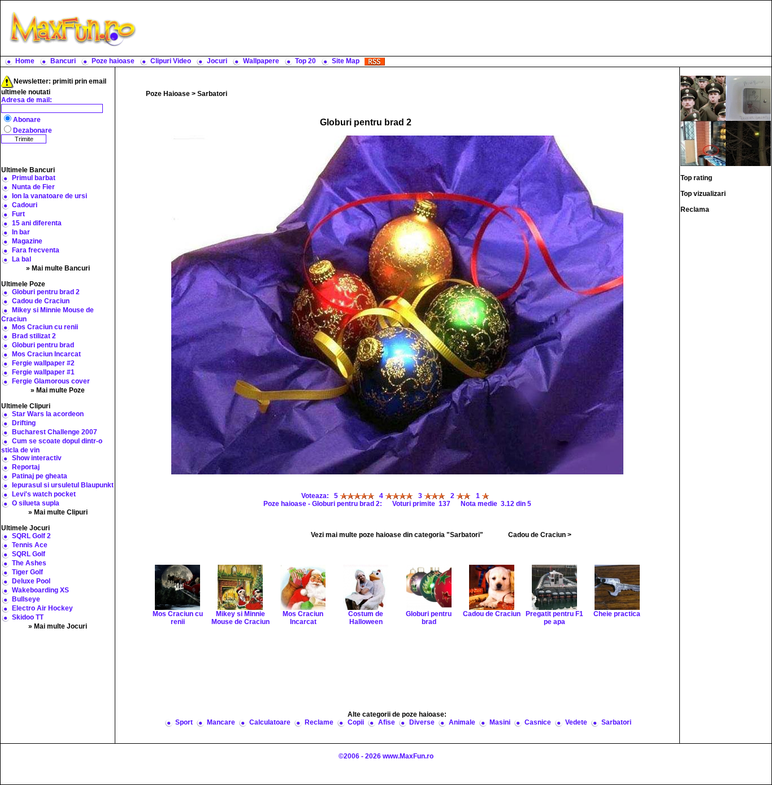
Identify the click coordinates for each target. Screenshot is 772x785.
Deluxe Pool (31, 581)
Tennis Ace (29, 545)
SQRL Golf (28, 554)
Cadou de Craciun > (539, 535)
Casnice (537, 722)
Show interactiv (37, 458)
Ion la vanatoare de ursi (49, 196)
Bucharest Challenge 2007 (54, 432)
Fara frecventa (35, 250)
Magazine (27, 241)
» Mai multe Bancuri (58, 268)
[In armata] (703, 98)
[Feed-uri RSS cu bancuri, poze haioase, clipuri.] (375, 61)
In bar (21, 232)
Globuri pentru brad (43, 345)
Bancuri (63, 61)
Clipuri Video (170, 61)
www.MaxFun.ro (408, 756)
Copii (356, 722)
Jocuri (217, 61)
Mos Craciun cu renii (45, 327)
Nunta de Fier (33, 187)
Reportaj (26, 467)
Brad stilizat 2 (34, 336)
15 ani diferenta (37, 223)
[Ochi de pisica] (748, 143)
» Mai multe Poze (58, 390)
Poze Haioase (168, 94)
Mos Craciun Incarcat (46, 354)
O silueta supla (35, 503)
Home (24, 61)
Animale (462, 722)
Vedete (576, 722)
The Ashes (29, 563)
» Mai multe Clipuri (58, 512)
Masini (499, 722)
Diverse (422, 722)
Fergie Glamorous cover (51, 381)
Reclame (319, 722)
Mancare (221, 722)
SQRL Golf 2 (31, 536)
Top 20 (305, 61)
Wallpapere (261, 61)
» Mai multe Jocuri (57, 626)
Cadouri (24, 205)
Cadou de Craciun (41, 301)
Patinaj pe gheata (39, 476)
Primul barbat (33, 178)
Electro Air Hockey (42, 608)
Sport (184, 722)
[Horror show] (703, 143)
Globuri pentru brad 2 (46, 292)
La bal (21, 259)
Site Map (345, 61)
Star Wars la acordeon (48, 414)
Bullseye (26, 599)
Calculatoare (269, 722)
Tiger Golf (27, 572)
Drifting (24, 423)
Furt (18, 214)
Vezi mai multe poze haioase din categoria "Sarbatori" (397, 535)
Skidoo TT (28, 617)
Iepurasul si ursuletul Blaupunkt (63, 485)
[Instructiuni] (748, 98)
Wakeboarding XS (40, 590)
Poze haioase (113, 61)
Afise (386, 722)
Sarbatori (212, 94)
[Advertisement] (456, 28)
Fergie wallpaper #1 (43, 372)
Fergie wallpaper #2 (43, 363)
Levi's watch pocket (44, 494)
